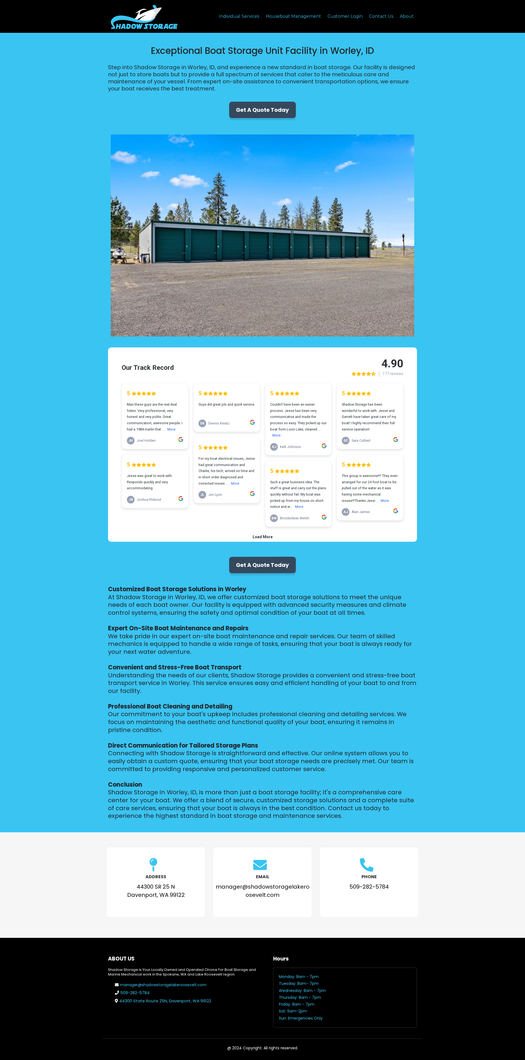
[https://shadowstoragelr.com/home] (143, 16)
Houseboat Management (293, 16)
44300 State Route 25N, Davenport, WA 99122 (165, 1001)
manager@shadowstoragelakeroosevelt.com (163, 985)
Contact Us (381, 16)
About (407, 16)
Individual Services (239, 16)
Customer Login (345, 16)
